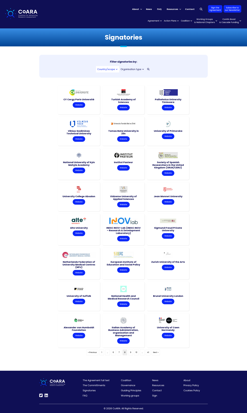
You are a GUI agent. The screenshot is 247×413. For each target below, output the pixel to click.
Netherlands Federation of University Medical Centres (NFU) (79, 264)
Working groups (130, 395)
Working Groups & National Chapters (204, 21)
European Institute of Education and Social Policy (123, 263)
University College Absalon (79, 196)
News (149, 9)
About (135, 9)
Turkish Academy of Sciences (123, 101)
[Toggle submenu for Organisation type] (143, 69)
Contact (190, 9)
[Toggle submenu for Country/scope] (116, 69)
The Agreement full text (96, 380)
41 (148, 352)
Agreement (153, 20)
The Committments (94, 385)
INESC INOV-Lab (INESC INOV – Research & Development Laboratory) (123, 230)
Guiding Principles (131, 390)
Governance (128, 385)
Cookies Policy (191, 390)
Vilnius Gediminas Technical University (79, 132)
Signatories (89, 390)
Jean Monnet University (168, 196)
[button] (141, 9)
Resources (172, 9)
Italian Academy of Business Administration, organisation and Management (123, 331)
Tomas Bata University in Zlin (123, 132)
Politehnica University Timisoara (168, 101)
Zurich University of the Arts (168, 262)
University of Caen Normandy (168, 329)
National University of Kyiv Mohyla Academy (79, 164)
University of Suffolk (79, 296)
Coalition (185, 20)
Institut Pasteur (123, 162)
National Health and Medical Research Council (123, 297)
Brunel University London (168, 296)
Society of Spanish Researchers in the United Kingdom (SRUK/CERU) (168, 165)
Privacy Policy (191, 385)
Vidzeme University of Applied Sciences (123, 198)
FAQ (159, 9)
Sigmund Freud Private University (168, 229)
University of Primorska (168, 131)
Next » (155, 352)
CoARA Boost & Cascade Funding (229, 21)
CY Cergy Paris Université (78, 99)
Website (79, 105)
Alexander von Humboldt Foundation (79, 329)
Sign (154, 395)
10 (136, 352)
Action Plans (170, 20)
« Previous (92, 352)
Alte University (79, 227)
